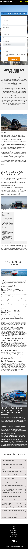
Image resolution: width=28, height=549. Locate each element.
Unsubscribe (14, 534)
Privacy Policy (14, 532)
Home (14, 526)
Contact (14, 528)
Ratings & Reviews (14, 530)
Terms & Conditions (14, 536)
